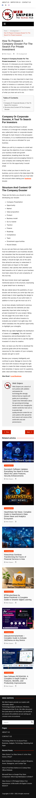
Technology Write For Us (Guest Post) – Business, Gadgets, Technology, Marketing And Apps (17, 743)
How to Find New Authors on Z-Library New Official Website (16, 769)
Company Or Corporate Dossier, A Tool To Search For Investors (17, 104)
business (28, 178)
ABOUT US (5, 2)
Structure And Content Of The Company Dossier (17, 108)
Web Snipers (7, 54)
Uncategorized (22, 54)
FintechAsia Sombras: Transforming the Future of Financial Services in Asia (15, 557)
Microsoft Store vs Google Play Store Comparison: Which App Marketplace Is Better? (17, 776)
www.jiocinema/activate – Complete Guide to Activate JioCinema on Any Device (15, 638)
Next (28, 432)
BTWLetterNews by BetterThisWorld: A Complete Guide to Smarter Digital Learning (17, 597)
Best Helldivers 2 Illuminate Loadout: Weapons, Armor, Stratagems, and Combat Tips (17, 762)
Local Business (16, 376)
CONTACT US (26, 2)
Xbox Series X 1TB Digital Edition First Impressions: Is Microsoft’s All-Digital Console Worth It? (17, 783)
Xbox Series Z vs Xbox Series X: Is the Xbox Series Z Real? (16, 756)
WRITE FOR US (16, 2)
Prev (7, 432)
